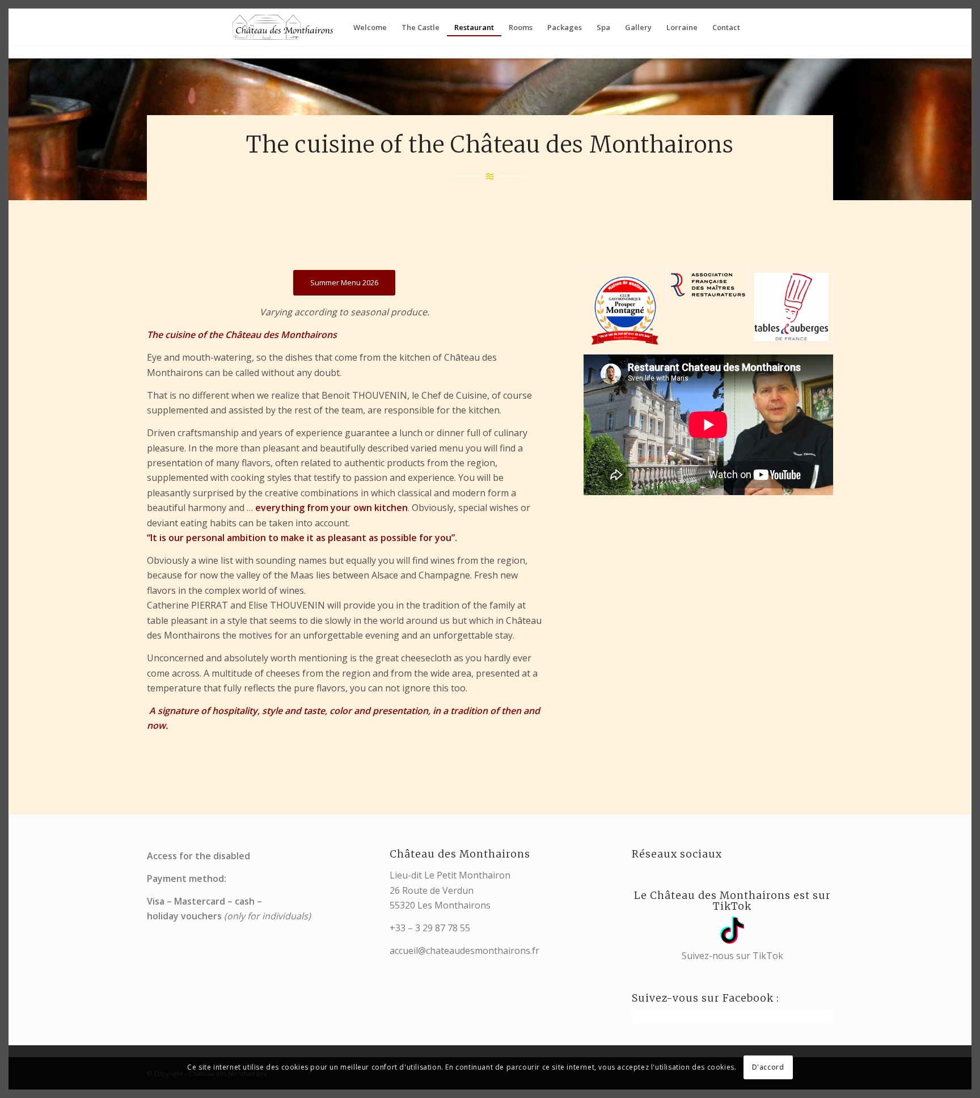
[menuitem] (370, 27)
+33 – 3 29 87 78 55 (430, 928)
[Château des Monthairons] (284, 27)
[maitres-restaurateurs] (708, 310)
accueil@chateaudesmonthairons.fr (464, 950)
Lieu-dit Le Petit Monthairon (450, 875)
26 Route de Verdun (432, 890)
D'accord (768, 1067)
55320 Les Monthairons (440, 905)
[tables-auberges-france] (791, 310)
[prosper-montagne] (625, 310)
